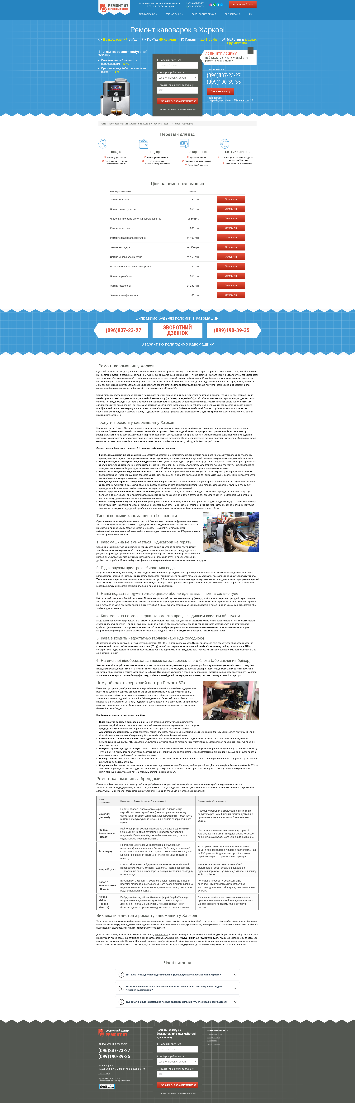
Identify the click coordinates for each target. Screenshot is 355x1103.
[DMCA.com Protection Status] (106, 1086)
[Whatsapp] (214, 4)
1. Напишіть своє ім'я (169, 59)
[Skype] (221, 4)
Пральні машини (214, 1034)
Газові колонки (213, 1043)
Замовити (231, 199)
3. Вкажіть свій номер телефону (175, 84)
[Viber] (210, 4)
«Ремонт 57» (161, 934)
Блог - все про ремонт (204, 14)
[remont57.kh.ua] (114, 7)
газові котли (212, 1040)
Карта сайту (104, 1073)
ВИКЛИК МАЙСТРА (243, 4)
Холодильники (213, 1037)
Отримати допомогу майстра (178, 101)
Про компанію (232, 14)
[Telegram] (218, 4)
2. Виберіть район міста (170, 72)
